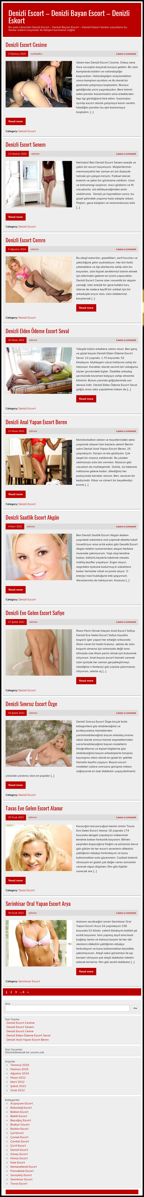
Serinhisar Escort (29, 981)
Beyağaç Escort (20, 1120)
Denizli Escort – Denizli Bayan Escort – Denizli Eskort (69, 16)
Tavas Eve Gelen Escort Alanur (34, 808)
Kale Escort (17, 1162)
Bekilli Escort (18, 1116)
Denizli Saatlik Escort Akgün (32, 517)
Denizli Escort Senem (26, 144)
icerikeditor (36, 53)
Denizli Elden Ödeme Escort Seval (37, 331)
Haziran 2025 (19, 1069)
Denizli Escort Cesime (26, 44)
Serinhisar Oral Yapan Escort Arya (38, 903)
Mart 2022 (17, 1081)
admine (35, 153)
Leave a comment (126, 53)
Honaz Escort (19, 1158)
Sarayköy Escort (21, 1175)
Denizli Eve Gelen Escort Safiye (35, 613)
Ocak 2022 (17, 1090)
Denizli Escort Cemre (25, 240)
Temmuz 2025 (19, 1065)
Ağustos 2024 (19, 1073)
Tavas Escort (26, 890)
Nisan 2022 (18, 1077)
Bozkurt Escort (20, 1124)
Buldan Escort (19, 1128)
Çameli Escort (19, 1137)
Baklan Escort (19, 1112)
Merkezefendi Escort (23, 1166)
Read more (15, 121)
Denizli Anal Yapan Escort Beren (36, 422)
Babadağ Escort (21, 1107)
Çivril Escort (18, 1145)
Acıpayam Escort (21, 1103)
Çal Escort (17, 1133)
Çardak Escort (19, 1141)
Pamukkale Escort (22, 1171)
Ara (7, 1003)
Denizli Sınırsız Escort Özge (31, 704)
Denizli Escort (27, 131)
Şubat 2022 (18, 1086)
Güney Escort (19, 1154)
